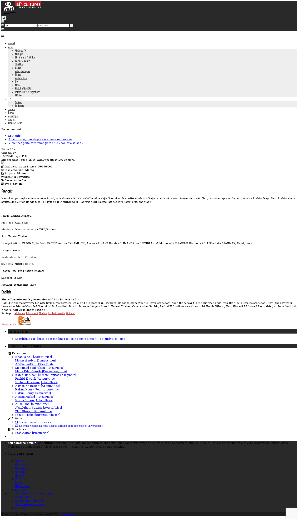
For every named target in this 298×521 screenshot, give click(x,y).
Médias (18, 95)
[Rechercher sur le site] (3, 18)
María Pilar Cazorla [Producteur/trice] (41, 371)
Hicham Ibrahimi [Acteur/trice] (36, 382)
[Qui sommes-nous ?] (2, 29)
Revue (11, 112)
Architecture (21, 78)
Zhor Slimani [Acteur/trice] (34, 411)
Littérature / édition (25, 57)
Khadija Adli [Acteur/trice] (33, 357)
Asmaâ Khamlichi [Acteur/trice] (37, 386)
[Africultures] (21, 14)
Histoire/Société (23, 88)
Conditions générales (29, 500)
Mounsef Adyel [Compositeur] (35, 360)
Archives (68, 514)
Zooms (11, 109)
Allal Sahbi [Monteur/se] (32, 404)
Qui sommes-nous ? (22, 443)
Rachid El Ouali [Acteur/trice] (35, 378)
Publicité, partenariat (30, 504)
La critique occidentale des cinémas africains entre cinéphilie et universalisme (70, 338)
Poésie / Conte (22, 61)
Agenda (12, 119)
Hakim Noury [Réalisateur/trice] (37, 389)
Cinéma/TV (20, 50)
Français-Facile (15, 123)
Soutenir (14, 135)
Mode (18, 85)
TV (9, 99)
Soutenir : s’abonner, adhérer (34, 493)
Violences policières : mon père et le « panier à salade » (45, 143)
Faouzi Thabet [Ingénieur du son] (37, 414)
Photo (18, 74)
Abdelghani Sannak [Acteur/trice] (38, 407)
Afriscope (13, 116)
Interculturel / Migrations (27, 92)
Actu (10, 47)
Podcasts (19, 105)
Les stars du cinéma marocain (34, 422)
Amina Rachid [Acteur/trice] (34, 396)
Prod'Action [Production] (32, 433)
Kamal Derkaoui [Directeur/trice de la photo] (45, 375)
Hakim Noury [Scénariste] (33, 393)
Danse (18, 68)
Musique (19, 54)
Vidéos (18, 102)
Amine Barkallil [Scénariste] (34, 364)
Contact (20, 508)
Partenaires (23, 497)
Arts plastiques (22, 71)
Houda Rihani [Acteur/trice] (34, 400)
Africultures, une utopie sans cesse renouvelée (40, 139)
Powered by (9, 324)
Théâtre (19, 64)
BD (16, 81)
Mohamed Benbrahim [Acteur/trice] (39, 367)
